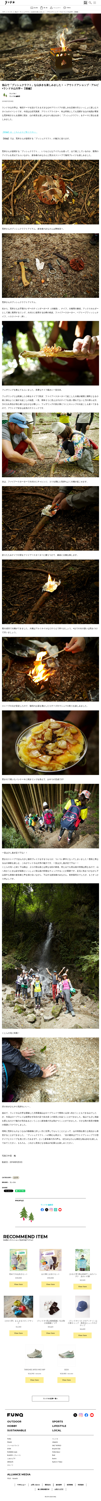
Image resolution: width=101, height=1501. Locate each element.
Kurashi (15, 1478)
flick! (53, 1455)
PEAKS (9, 1442)
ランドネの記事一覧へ (50, 1398)
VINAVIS (55, 1442)
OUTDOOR (14, 1421)
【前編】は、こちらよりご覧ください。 (19, 132)
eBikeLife (10, 1462)
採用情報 (70, 1485)
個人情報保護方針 (44, 1489)
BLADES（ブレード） (14, 1455)
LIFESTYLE (59, 1426)
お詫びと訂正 (59, 1489)
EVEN (9, 1449)
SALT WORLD (56, 1445)
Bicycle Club (56, 1449)
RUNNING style (12, 1452)
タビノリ (10, 1465)
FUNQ (9, 1439)
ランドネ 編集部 (47, 1205)
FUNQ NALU (56, 1452)
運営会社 (48, 1485)
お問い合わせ (35, 1485)
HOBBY (12, 1426)
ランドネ (9, 12)
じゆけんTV (11, 1458)
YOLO (9, 1478)
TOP (3, 12)
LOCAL (56, 1430)
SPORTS (57, 1421)
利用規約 (81, 1485)
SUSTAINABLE (16, 1430)
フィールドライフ (13, 1445)
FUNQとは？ (21, 1485)
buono (54, 1458)
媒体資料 (59, 1485)
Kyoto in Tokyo (57, 1462)
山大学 (16, 1177)
